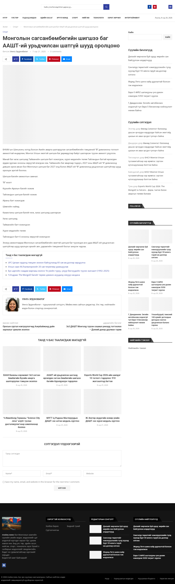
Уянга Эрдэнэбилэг (19, 51)
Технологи (98, 18)
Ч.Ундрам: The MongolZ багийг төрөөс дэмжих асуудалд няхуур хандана (44, 275)
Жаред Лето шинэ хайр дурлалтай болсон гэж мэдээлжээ (136, 286)
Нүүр (5, 18)
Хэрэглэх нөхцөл (167, 578)
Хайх (131, 32)
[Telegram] (160, 7)
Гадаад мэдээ (29, 18)
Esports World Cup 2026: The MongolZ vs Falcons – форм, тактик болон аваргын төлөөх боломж (147, 190)
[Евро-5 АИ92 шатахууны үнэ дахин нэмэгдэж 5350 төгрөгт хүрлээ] (161, 272)
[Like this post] (17, 59)
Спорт (75, 18)
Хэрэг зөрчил (114, 18)
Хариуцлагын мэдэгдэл (123, 578)
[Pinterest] (155, 7)
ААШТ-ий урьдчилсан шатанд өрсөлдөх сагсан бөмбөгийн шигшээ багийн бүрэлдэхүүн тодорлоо (62, 378)
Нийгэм (85, 18)
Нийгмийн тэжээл (137, 348)
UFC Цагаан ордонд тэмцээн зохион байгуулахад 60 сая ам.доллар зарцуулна (46, 262)
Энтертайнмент (132, 18)
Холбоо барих (52, 526)
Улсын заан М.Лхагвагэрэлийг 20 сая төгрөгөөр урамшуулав (38, 266)
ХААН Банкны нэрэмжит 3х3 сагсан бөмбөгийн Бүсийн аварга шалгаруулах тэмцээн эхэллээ (21, 378)
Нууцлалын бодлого (146, 578)
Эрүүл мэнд (62, 18)
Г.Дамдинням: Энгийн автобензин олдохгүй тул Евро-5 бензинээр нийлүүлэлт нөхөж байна (150, 107)
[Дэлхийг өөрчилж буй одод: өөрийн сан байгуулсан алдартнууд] (138, 236)
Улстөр (14, 18)
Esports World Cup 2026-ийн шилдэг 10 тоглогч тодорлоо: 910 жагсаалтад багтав (102, 378)
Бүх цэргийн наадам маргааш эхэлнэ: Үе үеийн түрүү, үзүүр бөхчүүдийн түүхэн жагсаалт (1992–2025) (58, 270)
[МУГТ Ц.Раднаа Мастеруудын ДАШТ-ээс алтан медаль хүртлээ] (62, 401)
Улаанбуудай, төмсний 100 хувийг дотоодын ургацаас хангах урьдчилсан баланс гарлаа (161, 319)
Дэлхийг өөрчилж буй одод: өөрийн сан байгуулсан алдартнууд (138, 251)
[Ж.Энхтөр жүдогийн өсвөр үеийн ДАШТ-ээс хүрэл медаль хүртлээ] (102, 401)
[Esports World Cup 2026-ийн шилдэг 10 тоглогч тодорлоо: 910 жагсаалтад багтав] (102, 358)
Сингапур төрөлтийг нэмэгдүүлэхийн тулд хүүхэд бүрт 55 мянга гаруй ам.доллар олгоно (149, 71)
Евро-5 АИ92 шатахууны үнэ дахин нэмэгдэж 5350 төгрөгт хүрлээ (161, 286)
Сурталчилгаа (52, 530)
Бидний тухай (73, 526)
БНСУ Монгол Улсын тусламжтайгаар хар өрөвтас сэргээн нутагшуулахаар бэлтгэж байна (146, 161)
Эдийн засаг (46, 18)
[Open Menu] (170, 7)
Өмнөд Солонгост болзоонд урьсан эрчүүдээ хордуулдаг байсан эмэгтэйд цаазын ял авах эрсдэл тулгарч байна (149, 132)
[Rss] (165, 7)
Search (106, 7)
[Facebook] (149, 7)
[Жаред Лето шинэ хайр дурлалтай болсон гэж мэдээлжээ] (138, 272)
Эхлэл (5, 26)
